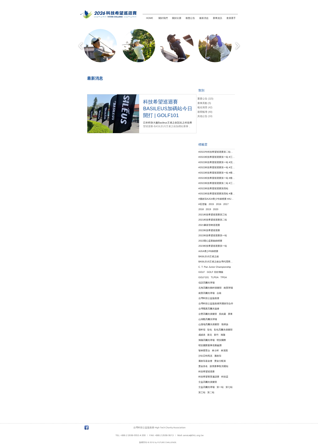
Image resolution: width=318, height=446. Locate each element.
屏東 (230, 314)
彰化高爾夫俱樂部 (223, 329)
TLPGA (214, 277)
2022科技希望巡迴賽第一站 (212, 235)
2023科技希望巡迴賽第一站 (212, 246)
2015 (211, 204)
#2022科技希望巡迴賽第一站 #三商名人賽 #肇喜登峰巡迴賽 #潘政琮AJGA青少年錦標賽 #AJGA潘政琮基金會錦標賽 (216, 157)
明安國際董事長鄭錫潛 (210, 345)
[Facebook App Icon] (86, 427)
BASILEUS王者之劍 (208, 256)
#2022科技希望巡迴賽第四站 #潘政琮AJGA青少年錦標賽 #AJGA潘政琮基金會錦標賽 (216, 193)
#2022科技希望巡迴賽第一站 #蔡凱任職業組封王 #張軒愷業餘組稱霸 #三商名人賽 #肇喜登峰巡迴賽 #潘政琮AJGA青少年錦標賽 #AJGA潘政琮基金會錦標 (216, 178)
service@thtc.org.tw (193, 435)
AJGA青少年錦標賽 (208, 251)
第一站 (220, 387)
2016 (218, 204)
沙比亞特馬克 (205, 355)
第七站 (229, 387)
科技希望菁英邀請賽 (208, 376)
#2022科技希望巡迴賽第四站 (213, 188)
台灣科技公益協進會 (208, 298)
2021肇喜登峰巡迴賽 (209, 225)
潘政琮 (217, 355)
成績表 (201, 334)
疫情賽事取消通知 (219, 366)
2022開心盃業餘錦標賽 (210, 240)
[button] (177, 16)
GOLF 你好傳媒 (215, 272)
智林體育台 (204, 350)
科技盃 (224, 376)
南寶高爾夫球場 (206, 293)
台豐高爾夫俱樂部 (207, 314)
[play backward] (80, 46)
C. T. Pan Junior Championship (214, 267)
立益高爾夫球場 (206, 387)
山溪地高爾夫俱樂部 (208, 324)
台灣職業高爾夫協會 (208, 308)
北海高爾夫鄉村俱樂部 (210, 287)
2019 (208, 209)
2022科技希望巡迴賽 (209, 230)
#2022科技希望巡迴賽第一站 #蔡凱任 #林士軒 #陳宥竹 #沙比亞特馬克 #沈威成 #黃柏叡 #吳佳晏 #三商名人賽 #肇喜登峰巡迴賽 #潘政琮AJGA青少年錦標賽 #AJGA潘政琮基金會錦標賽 (216, 172)
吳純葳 (222, 314)
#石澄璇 (202, 204)
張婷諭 (224, 324)
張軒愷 (201, 329)
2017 (226, 204)
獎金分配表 (220, 361)
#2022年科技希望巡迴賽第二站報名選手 (216, 151)
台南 (219, 293)
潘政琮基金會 (205, 361)
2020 (215, 209)
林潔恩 (224, 350)
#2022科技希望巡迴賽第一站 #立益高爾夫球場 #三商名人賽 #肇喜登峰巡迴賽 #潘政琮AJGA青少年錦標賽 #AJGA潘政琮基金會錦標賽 (216, 167)
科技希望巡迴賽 (206, 371)
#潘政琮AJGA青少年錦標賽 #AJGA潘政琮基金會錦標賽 (216, 199)
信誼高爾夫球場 (206, 282)
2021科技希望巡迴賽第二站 (212, 219)
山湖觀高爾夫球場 (207, 319)
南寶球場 (228, 287)
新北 (209, 334)
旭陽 (223, 334)
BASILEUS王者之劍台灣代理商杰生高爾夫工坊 (216, 261)
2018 (201, 209)
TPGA (223, 277)
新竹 (216, 334)
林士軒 (215, 350)
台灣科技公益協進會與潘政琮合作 (215, 303)
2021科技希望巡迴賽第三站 (212, 214)
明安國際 (221, 340)
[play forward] (237, 46)
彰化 (209, 329)
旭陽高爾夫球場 (206, 340)
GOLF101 (203, 277)
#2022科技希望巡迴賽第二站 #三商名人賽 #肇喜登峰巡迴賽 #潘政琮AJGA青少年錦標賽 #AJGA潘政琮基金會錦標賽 (216, 183)
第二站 (210, 392)
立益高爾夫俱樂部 (207, 382)
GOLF (201, 272)
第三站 (201, 392)
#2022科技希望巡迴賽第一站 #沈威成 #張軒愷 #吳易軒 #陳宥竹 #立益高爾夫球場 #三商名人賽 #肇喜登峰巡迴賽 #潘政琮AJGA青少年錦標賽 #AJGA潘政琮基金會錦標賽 (216, 162)
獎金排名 (203, 366)
